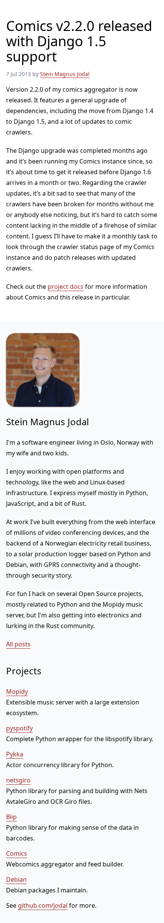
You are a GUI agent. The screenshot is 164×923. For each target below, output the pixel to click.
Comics (16, 853)
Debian (16, 879)
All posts (18, 644)
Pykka (14, 754)
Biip (11, 817)
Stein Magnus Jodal (65, 74)
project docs (66, 286)
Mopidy (17, 691)
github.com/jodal (43, 905)
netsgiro (18, 780)
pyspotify (19, 728)
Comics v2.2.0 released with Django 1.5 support (79, 41)
